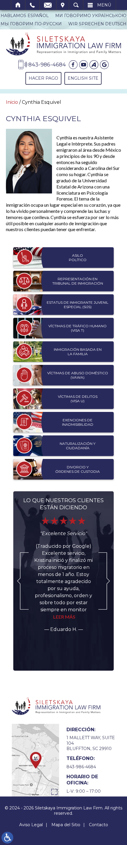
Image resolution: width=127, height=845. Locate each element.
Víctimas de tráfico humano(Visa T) (77, 328)
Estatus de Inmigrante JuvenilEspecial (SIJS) (77, 304)
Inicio (18, 5)
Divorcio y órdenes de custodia (77, 469)
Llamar (32, 5)
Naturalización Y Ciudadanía (77, 445)
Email (48, 5)
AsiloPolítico (78, 257)
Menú (104, 5)
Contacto (98, 824)
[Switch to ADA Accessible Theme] (7, 838)
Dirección (62, 5)
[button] (23, 580)
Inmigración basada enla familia (78, 351)
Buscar (76, 5)
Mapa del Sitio (65, 824)
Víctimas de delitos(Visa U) (77, 398)
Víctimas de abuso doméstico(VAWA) (77, 375)
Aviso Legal (31, 824)
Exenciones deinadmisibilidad (77, 422)
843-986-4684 (81, 766)
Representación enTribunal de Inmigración (77, 281)
